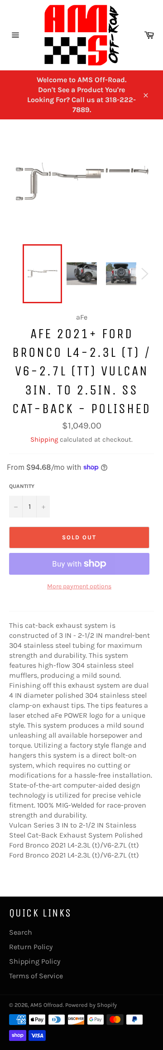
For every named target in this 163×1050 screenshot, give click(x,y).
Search (20, 932)
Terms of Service (36, 975)
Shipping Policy (34, 961)
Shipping (44, 439)
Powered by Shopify (91, 1004)
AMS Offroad (46, 1004)
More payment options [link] (79, 586)
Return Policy (31, 946)
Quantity (21, 486)
